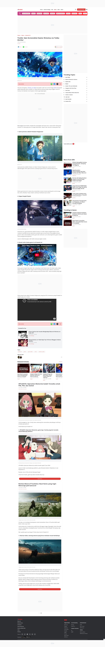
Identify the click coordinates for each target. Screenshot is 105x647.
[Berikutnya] (62, 368)
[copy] (60, 84)
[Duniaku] (20, 9)
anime (55, 87)
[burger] (87, 9)
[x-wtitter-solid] (57, 84)
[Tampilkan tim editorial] (61, 357)
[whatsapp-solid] (51, 84)
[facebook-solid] (54, 84)
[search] (75, 9)
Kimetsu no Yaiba (32, 87)
